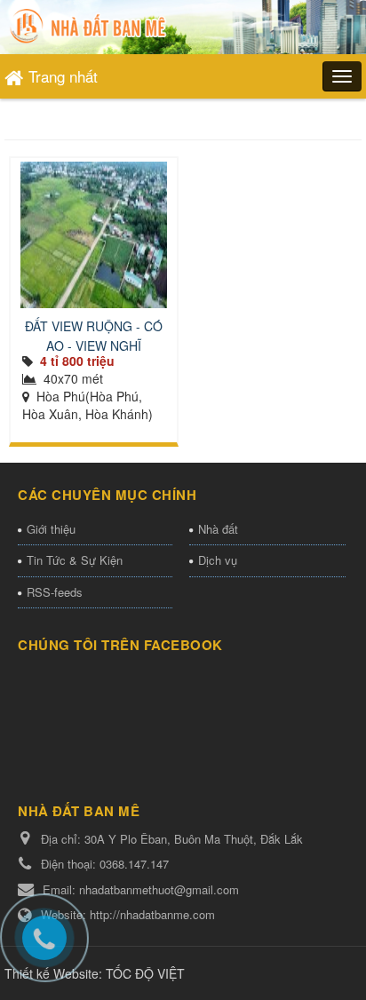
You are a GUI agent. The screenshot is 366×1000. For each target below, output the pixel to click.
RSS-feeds (55, 591)
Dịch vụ (217, 560)
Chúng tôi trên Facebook (120, 645)
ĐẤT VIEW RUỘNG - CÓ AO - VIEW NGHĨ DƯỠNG (94, 345)
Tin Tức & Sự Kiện (75, 560)
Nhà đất (218, 528)
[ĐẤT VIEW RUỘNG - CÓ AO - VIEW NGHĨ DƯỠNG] (93, 235)
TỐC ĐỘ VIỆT (145, 973)
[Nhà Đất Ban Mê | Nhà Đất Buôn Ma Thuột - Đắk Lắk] (90, 25)
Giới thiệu (51, 528)
